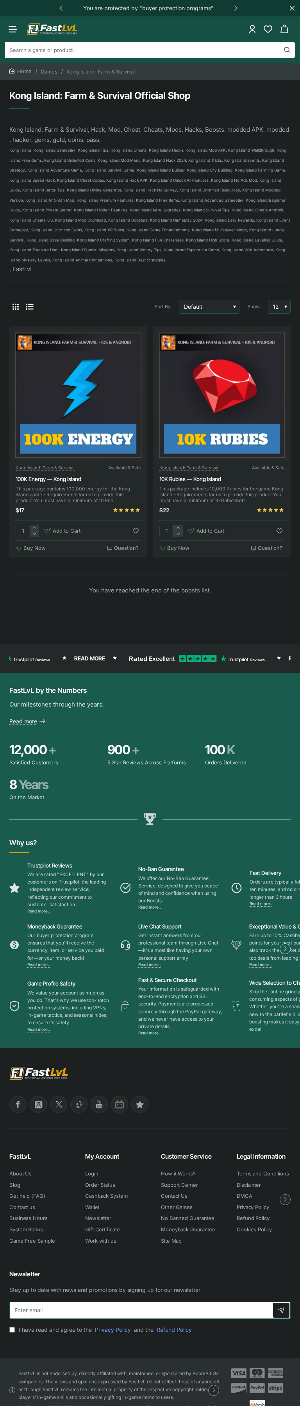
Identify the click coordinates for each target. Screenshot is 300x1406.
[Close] (292, 8)
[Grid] (15, 307)
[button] (61, 8)
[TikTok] (79, 1104)
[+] (34, 528)
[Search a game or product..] (287, 50)
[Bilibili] (119, 1104)
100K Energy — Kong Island (48, 479)
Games (49, 71)
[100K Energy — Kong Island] (78, 395)
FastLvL (20, 1156)
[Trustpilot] (139, 1104)
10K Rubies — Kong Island (190, 479)
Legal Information (261, 1156)
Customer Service (186, 1156)
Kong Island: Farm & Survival (45, 467)
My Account (102, 1156)
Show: (254, 306)
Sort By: (163, 306)
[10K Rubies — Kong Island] (222, 395)
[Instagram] (38, 1104)
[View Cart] (284, 29)
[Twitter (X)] (58, 1104)
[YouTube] (99, 1104)
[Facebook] (18, 1104)
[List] (29, 307)
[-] (34, 534)
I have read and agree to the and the (104, 1329)
